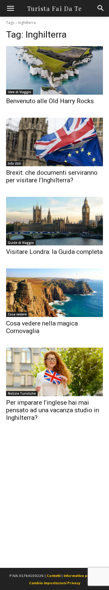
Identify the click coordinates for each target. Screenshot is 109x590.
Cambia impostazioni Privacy (54, 583)
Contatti (54, 576)
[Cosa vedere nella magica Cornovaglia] (54, 292)
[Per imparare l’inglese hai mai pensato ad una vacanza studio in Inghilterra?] (54, 372)
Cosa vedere (17, 314)
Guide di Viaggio (21, 243)
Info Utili (14, 163)
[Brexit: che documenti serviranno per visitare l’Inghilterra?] (54, 142)
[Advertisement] (54, 501)
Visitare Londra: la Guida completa (54, 251)
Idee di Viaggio (19, 92)
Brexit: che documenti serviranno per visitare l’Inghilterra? (51, 176)
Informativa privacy (81, 576)
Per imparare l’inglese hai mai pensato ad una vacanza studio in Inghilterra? (52, 410)
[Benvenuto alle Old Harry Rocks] (54, 70)
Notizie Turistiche (22, 393)
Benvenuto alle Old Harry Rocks (50, 101)
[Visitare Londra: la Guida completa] (54, 221)
